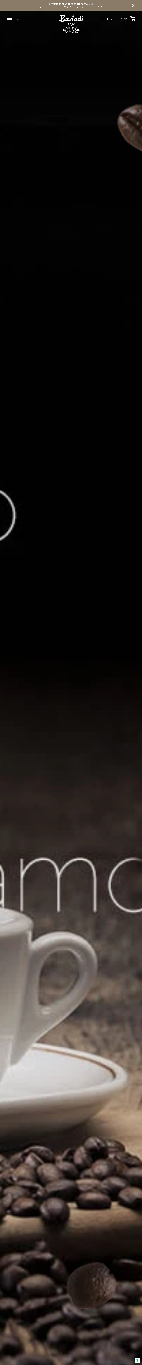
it (108, 19)
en (112, 19)
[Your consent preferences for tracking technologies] (137, 1360)
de (116, 19)
